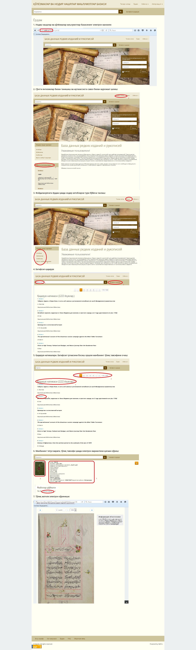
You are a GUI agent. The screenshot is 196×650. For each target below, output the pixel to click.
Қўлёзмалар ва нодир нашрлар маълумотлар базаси (69, 4)
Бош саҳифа (39, 639)
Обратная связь (79, 639)
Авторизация (157, 4)
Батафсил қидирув (132, 12)
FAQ (69, 639)
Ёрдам (136, 4)
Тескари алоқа (125, 4)
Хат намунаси (52, 639)
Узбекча (144, 4)
